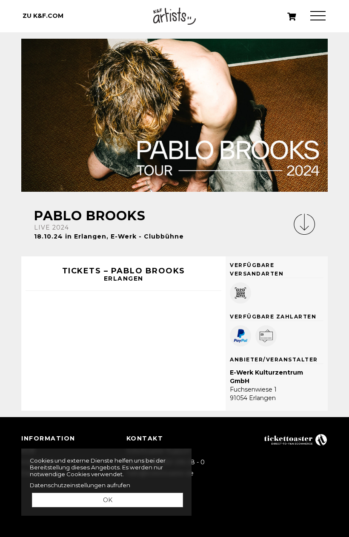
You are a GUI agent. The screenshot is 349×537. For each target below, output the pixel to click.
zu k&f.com (43, 16)
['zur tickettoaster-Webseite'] (296, 439)
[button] (304, 224)
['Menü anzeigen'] (318, 16)
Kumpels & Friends (174, 16)
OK (107, 500)
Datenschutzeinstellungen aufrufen (80, 485)
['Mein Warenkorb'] (292, 16)
